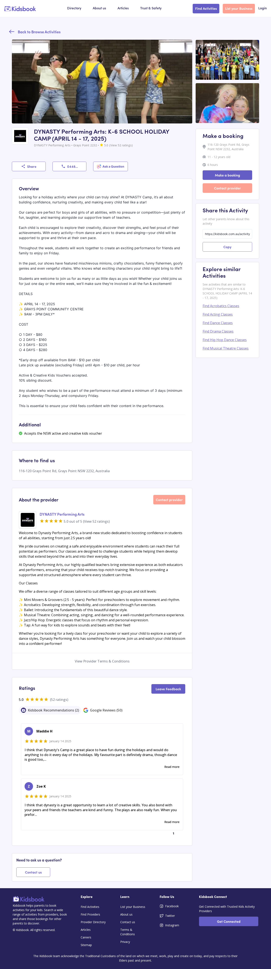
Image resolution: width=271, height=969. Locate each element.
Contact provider (169, 499)
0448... (72, 166)
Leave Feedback (168, 688)
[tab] (50, 710)
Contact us (33, 872)
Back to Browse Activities (39, 31)
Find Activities (206, 8)
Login (262, 8)
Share (31, 166)
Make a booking (227, 175)
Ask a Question (113, 166)
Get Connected (229, 921)
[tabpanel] (102, 780)
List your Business (238, 8)
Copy (227, 246)
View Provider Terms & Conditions (102, 661)
